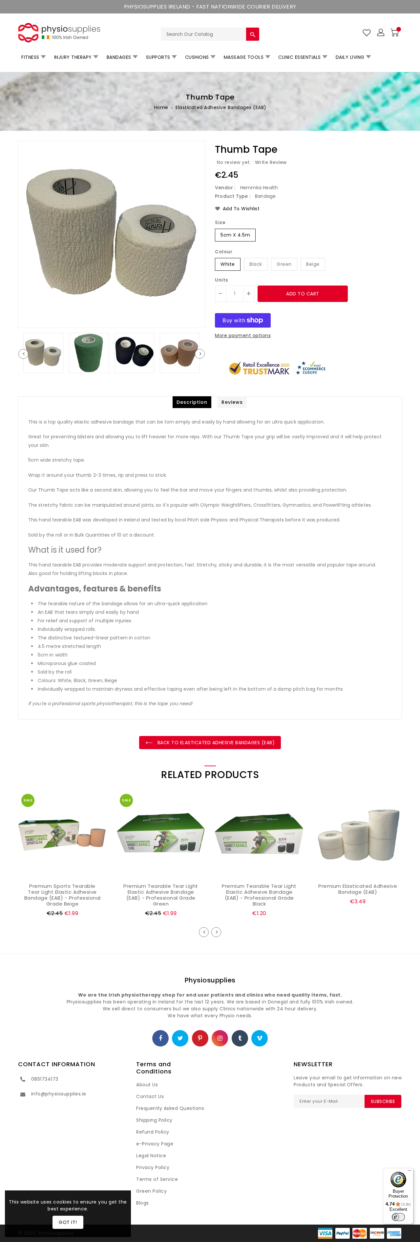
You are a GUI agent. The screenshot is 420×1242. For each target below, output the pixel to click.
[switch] (398, 1217)
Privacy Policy (152, 1167)
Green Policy (151, 1191)
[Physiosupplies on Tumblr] (240, 1038)
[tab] (192, 402)
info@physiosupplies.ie (58, 1094)
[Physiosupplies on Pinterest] (200, 1038)
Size (220, 222)
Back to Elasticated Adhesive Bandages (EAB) (215, 742)
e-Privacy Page (154, 1143)
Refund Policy (152, 1132)
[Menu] (409, 1172)
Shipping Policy (154, 1120)
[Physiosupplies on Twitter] (180, 1038)
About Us (147, 1084)
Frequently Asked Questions (170, 1108)
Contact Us (150, 1096)
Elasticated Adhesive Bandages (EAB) (221, 107)
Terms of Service (157, 1179)
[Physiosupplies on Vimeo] (260, 1038)
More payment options (243, 335)
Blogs (142, 1203)
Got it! (68, 1222)
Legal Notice (151, 1155)
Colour (223, 251)
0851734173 (44, 1079)
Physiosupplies (210, 980)
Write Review (271, 162)
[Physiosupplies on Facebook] (160, 1038)
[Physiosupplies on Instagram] (220, 1038)
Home (161, 107)
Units (221, 280)
